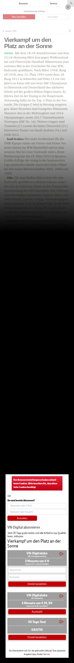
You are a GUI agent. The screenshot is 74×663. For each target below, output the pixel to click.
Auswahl (37, 611)
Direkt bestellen (37, 584)
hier (48, 654)
